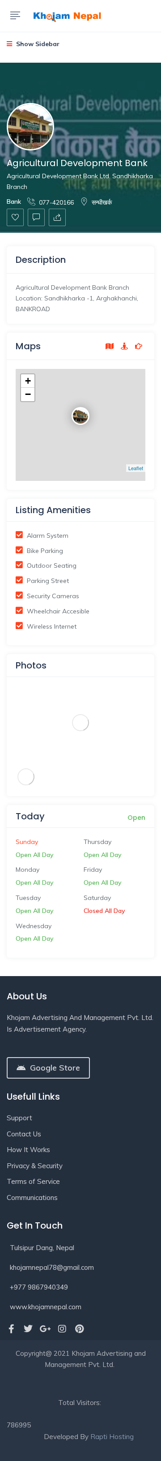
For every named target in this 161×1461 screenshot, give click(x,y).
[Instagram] (62, 1328)
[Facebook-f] (11, 1328)
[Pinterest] (79, 1328)
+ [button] (28, 380)
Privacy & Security (35, 1165)
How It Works (28, 1149)
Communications (32, 1197)
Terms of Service (33, 1181)
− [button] (28, 394)
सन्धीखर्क (102, 202)
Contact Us (24, 1134)
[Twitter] (28, 1328)
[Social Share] (57, 217)
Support (19, 1118)
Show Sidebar (36, 44)
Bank (14, 201)
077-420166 (56, 202)
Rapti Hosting (112, 1436)
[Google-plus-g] (45, 1328)
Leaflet (135, 467)
